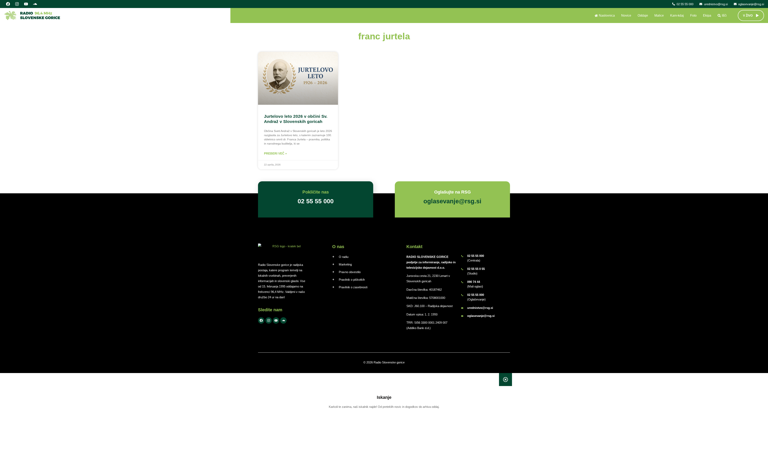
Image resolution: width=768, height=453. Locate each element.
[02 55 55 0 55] (462, 269)
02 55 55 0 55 (476, 268)
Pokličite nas (315, 192)
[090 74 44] (462, 282)
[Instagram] (17, 4)
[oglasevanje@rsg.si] (462, 316)
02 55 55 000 (475, 255)
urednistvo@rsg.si (480, 307)
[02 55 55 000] (462, 256)
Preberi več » (275, 153)
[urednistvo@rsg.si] (462, 308)
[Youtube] (26, 4)
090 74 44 (473, 281)
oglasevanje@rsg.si (481, 315)
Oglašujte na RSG (452, 192)
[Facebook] (8, 4)
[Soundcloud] (35, 4)
